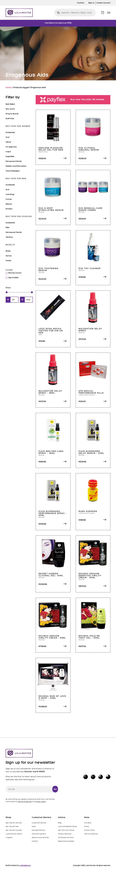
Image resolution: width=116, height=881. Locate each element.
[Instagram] (85, 777)
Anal (7, 137)
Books (8, 251)
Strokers (9, 209)
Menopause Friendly (14, 161)
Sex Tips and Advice (66, 830)
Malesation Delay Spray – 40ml (50, 392)
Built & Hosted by (18, 865)
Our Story (87, 823)
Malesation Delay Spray (90, 330)
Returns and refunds (40, 837)
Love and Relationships (67, 826)
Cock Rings (10, 194)
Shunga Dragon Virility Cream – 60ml (52, 637)
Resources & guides (66, 841)
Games (8, 256)
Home (9, 87)
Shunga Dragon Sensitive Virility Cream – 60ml (90, 575)
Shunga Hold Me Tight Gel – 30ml (89, 637)
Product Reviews (64, 834)
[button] (108, 12)
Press (86, 826)
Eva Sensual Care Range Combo (91, 209)
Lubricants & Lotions (14, 834)
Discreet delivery (38, 830)
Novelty (10, 245)
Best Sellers (10, 104)
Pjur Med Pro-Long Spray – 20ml (51, 452)
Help (34, 826)
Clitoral (8, 142)
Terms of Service (91, 834)
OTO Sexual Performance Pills (91, 392)
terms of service (24, 801)
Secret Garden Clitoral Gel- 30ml (51, 574)
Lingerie (9, 837)
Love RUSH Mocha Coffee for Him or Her (51, 331)
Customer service (39, 823)
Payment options (39, 834)
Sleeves (9, 204)
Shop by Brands (12, 114)
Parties (8, 261)
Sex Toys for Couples (19, 216)
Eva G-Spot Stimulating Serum (51, 209)
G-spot (8, 152)
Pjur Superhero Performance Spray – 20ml (53, 513)
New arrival (10, 109)
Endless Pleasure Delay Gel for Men (51, 149)
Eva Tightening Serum (48, 269)
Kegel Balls (10, 156)
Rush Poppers (88, 511)
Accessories (10, 132)
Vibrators (9, 237)
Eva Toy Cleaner (90, 268)
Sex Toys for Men (16, 179)
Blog (59, 823)
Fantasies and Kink (66, 837)
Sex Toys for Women (18, 126)
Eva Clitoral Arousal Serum (89, 149)
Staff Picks (10, 119)
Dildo (7, 227)
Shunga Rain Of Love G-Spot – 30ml (52, 697)
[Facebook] (100, 777)
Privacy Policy (89, 830)
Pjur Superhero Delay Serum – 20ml (91, 452)
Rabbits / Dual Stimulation (16, 166)
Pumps (9, 199)
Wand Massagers (13, 171)
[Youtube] (108, 777)
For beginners (11, 147)
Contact (35, 841)
